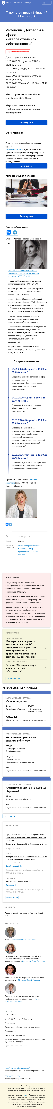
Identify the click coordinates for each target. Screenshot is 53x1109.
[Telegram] (10, 524)
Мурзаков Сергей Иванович (29, 980)
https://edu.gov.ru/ (12, 1076)
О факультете (12, 577)
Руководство (10, 1023)
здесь (25, 1093)
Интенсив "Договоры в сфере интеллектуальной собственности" (21, 668)
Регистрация (26, 122)
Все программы (9, 816)
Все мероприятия (13, 678)
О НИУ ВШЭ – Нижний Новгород (18, 1019)
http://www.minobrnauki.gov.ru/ (17, 1068)
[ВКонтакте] (7, 524)
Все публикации (12, 897)
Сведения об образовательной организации (22, 1027)
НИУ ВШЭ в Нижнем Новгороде (18, 3)
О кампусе (11, 1015)
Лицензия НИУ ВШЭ (15, 149)
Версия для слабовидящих (15, 1035)
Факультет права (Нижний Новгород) (27, 14)
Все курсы (26, 165)
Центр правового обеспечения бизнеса (28, 551)
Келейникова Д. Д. (14, 866)
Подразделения (11, 1031)
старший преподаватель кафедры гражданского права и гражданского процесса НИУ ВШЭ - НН (23, 273)
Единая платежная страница (16, 1046)
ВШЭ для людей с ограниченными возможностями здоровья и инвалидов (25, 1040)
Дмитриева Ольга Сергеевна (33, 961)
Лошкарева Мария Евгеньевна (24, 940)
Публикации (12, 825)
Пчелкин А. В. (11, 885)
